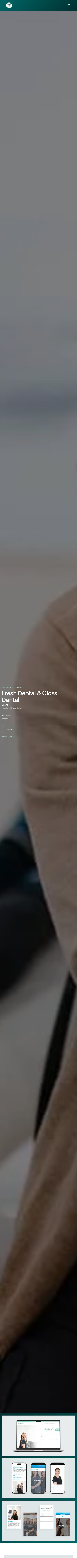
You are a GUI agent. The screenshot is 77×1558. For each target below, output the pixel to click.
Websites (5, 719)
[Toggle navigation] (68, 5)
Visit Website (8, 737)
